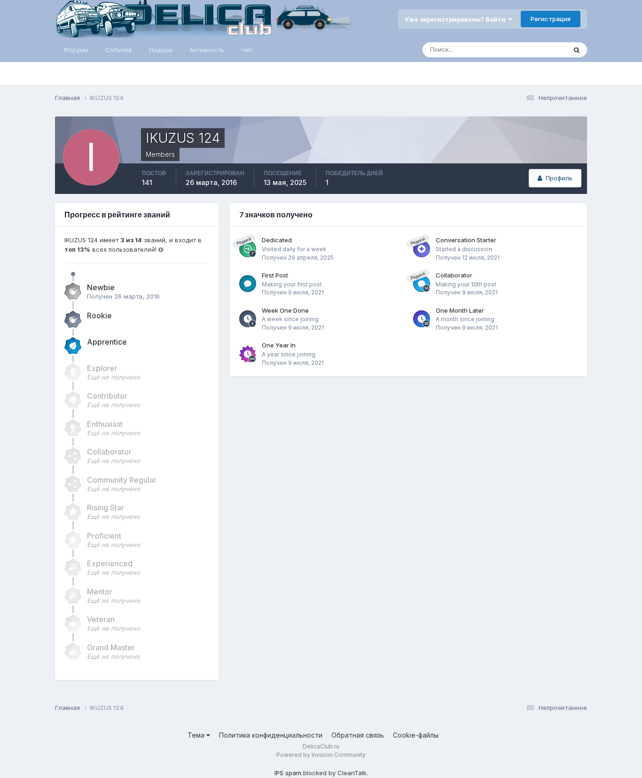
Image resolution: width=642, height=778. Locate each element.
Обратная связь (357, 735)
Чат (246, 50)
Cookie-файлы (415, 735)
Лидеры (160, 50)
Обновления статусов (522, 49)
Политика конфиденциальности (270, 735)
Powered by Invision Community (321, 754)
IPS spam (287, 773)
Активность (206, 50)
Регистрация (551, 19)
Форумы (75, 50)
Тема (197, 735)
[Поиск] (576, 49)
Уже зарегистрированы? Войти (457, 19)
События (118, 50)
